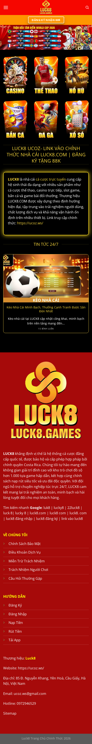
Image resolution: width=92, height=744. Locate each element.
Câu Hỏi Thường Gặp (25, 578)
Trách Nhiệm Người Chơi (28, 569)
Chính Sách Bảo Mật (25, 543)
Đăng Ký (15, 605)
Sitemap (9, 713)
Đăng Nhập (18, 614)
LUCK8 (8, 453)
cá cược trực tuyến (51, 179)
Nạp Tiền (16, 622)
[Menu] (5, 7)
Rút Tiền (15, 631)
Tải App (15, 640)
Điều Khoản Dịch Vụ (25, 552)
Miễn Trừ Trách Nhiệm (27, 561)
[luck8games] (46, 7)
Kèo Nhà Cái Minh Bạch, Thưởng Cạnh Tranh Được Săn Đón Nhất (46, 309)
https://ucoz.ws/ (30, 223)
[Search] (87, 7)
